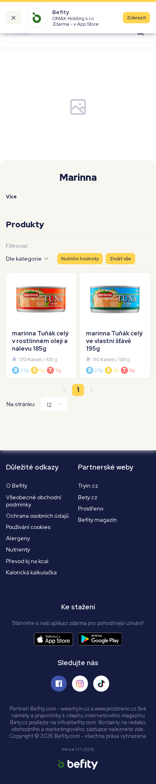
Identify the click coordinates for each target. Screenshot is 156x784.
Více (11, 197)
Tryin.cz (88, 485)
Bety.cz (87, 497)
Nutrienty (18, 549)
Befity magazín (97, 519)
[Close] (13, 17)
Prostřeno (90, 508)
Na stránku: (21, 404)
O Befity (16, 485)
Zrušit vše (120, 258)
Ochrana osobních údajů (37, 515)
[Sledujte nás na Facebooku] (59, 684)
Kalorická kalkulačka (31, 572)
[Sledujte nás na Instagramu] (80, 684)
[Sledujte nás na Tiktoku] (101, 684)
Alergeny (18, 538)
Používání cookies (28, 527)
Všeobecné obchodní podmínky (33, 501)
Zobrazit (136, 17)
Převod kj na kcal (27, 561)
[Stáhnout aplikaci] (56, 639)
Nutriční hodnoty (80, 258)
